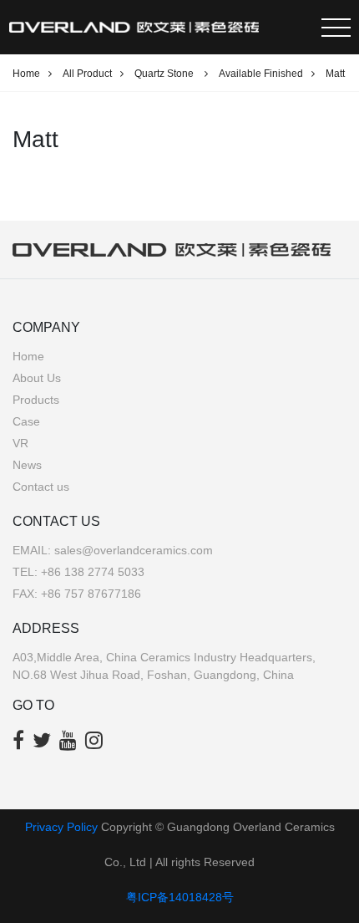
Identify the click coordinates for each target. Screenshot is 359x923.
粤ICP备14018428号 (180, 897)
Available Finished (261, 73)
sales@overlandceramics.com (133, 550)
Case (26, 421)
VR (20, 443)
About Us (37, 378)
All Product (87, 73)
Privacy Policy (61, 827)
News (27, 465)
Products (36, 399)
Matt (335, 73)
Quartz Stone (165, 73)
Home (26, 73)
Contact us (41, 486)
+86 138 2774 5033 (92, 572)
